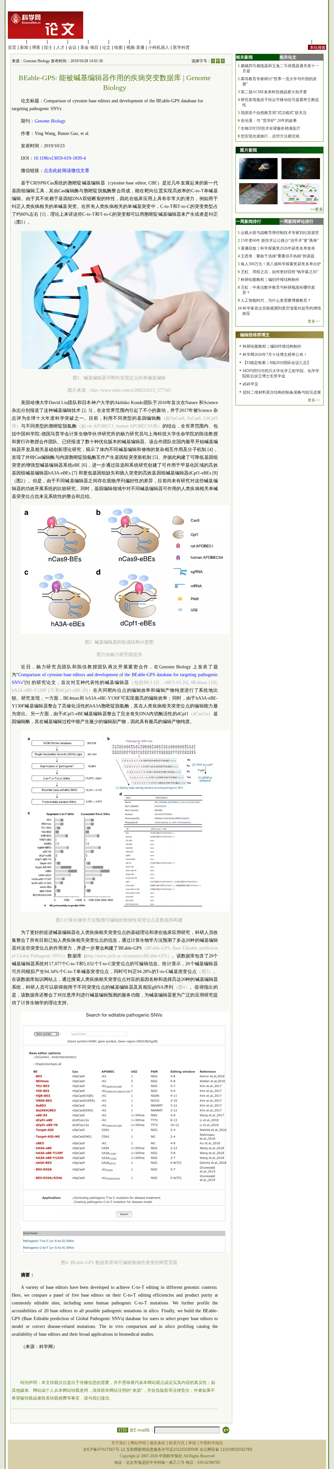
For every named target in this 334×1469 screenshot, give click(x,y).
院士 (48, 47)
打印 (122, 1430)
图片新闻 (248, 150)
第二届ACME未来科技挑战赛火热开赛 (274, 92)
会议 (72, 47)
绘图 (118, 47)
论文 (106, 47)
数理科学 (139, 41)
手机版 (319, 41)
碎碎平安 (250, 384)
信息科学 (98, 41)
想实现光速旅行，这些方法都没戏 (270, 136)
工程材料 (77, 41)
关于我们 (119, 1443)
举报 (192, 1443)
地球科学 (119, 41)
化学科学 (57, 41)
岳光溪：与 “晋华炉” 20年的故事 (269, 120)
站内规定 (301, 41)
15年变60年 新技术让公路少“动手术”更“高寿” (280, 240)
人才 (60, 47)
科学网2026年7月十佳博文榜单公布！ (275, 354)
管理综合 (160, 41)
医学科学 (36, 41)
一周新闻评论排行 (296, 221)
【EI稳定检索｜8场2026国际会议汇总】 (277, 362)
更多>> (314, 321)
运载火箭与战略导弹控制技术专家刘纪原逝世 (280, 232)
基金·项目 (89, 47)
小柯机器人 (158, 47)
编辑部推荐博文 (255, 334)
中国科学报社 (211, 1443)
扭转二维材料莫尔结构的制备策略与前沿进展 (282, 392)
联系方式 (177, 1443)
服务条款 (157, 1443)
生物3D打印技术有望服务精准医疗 (270, 128)
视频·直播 (135, 47)
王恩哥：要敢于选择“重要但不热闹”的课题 (277, 256)
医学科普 (181, 47)
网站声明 (138, 1443)
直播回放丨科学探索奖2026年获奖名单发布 (278, 248)
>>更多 (316, 209)
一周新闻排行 (248, 221)
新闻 (24, 47)
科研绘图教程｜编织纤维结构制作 (270, 279)
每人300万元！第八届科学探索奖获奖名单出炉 (281, 264)
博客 (36, 47)
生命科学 (16, 41)
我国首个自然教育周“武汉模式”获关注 (274, 112)
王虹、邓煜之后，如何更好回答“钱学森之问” (279, 271)
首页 (12, 47)
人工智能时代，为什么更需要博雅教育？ (276, 300)
